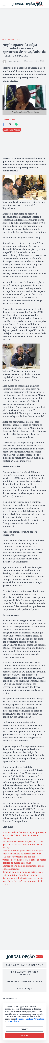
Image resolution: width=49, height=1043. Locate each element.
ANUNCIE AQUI (24, 988)
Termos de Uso (12, 1021)
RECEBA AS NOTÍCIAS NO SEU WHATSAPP (24, 973)
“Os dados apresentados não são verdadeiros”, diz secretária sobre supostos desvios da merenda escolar (24, 859)
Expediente (10, 998)
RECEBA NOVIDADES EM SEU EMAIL (24, 981)
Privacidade (39, 1019)
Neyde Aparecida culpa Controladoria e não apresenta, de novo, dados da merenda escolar (24, 50)
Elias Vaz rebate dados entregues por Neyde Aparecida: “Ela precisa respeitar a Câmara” (24, 835)
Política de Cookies (24, 1019)
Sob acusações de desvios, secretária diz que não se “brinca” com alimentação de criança (23, 844)
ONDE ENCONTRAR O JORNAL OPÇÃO (24, 965)
